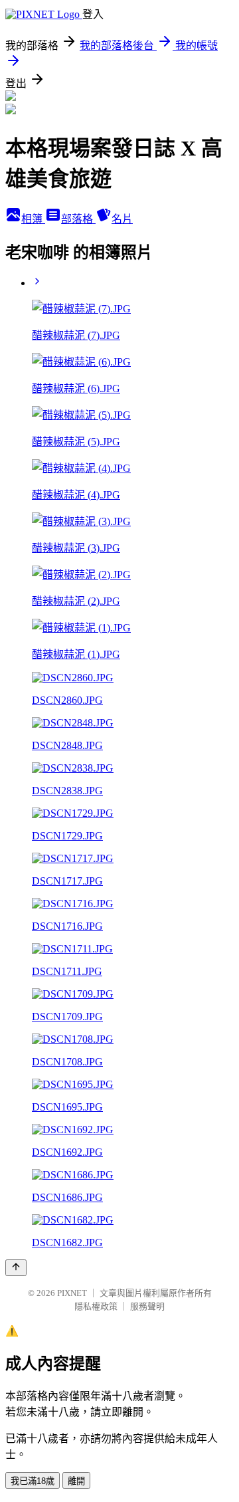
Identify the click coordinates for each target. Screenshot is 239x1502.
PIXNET (72, 1293)
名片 (122, 219)
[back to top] (16, 1267)
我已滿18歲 (32, 1481)
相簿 (33, 219)
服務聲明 (147, 1306)
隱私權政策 (96, 1306)
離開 (76, 1481)
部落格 (78, 219)
